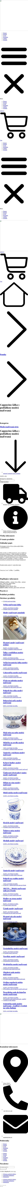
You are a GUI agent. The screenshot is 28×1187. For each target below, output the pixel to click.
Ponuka (5, 34)
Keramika (5, 37)
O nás (4, 35)
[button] (14, 70)
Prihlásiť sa (3, 1168)
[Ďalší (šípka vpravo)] (2, 1186)
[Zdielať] (3, 1185)
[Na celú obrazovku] (2, 1185)
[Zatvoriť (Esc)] (5, 1185)
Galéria (5, 38)
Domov (5, 33)
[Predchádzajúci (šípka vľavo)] (0, 1186)
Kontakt (5, 40)
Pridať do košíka (4, 482)
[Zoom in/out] (0, 1185)
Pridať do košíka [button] (14, 608)
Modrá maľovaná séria (9, 427)
